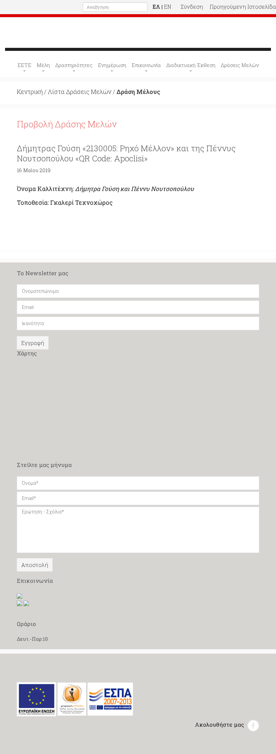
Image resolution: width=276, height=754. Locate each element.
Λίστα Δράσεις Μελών (79, 92)
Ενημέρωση (112, 65)
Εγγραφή (32, 342)
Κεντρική (30, 92)
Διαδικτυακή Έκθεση (190, 65)
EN (167, 6)
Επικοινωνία (146, 65)
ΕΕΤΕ (24, 65)
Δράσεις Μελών (240, 65)
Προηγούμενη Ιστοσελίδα (243, 6)
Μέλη (43, 65)
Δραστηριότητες (74, 65)
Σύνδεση (192, 6)
